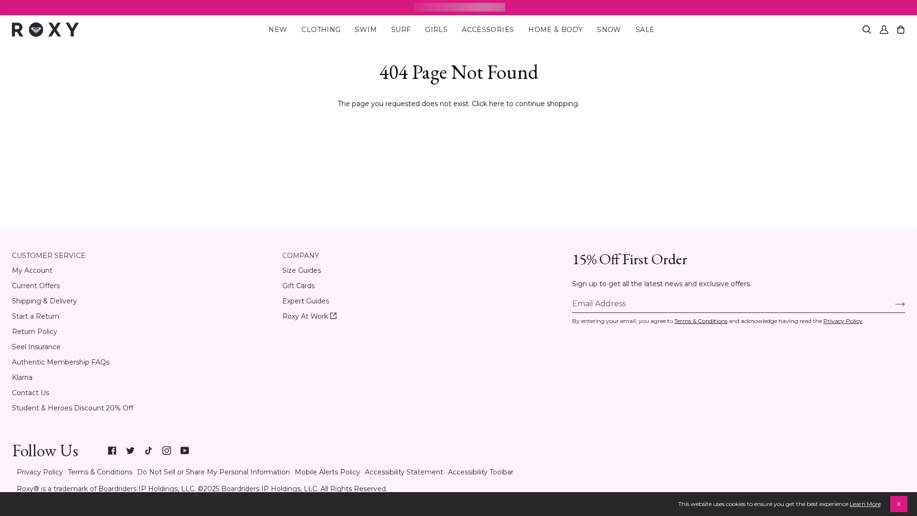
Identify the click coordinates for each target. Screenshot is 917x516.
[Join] (892, 303)
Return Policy (34, 331)
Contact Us (30, 392)
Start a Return (35, 316)
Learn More (865, 503)
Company (300, 255)
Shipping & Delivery (44, 301)
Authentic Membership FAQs (60, 362)
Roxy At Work (309, 317)
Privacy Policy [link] (40, 472)
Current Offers (36, 285)
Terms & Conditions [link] (100, 472)
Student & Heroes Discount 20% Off (72, 408)
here (496, 103)
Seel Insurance (36, 347)
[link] (112, 450)
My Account (32, 270)
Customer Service (48, 255)
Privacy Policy (843, 320)
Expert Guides (305, 301)
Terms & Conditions (700, 320)
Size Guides (301, 270)
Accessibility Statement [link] (404, 472)
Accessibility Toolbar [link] (480, 472)
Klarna (22, 377)
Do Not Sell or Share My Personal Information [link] (213, 472)
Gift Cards (298, 285)
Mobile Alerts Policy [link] (327, 472)
